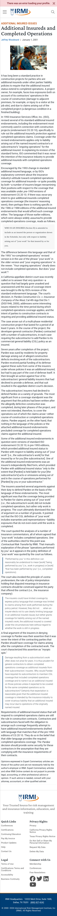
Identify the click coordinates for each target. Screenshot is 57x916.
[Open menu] (4, 12)
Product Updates (8, 843)
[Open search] (53, 12)
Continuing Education (11, 834)
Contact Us (6, 851)
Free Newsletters (37, 872)
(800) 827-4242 (37, 902)
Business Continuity (10, 879)
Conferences (7, 825)
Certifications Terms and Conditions (12, 869)
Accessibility (7, 875)
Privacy (33, 825)
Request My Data (37, 847)
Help (3, 847)
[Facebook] (32, 879)
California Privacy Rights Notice (41, 831)
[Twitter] (39, 879)
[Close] (54, 3)
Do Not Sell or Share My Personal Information (41, 841)
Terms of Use (7, 864)
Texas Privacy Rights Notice (42, 836)
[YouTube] (32, 884)
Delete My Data (37, 851)
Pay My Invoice (8, 838)
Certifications (7, 830)
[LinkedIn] (46, 879)
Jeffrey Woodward (10, 39)
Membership (35, 864)
